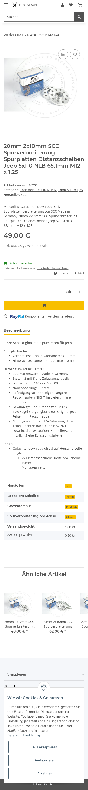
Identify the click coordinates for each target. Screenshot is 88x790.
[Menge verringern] (9, 292)
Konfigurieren (45, 760)
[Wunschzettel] (71, 4)
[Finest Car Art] (25, 5)
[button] (62, 4)
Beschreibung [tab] (17, 330)
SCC (68, 486)
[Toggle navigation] (6, 3)
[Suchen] (79, 17)
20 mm (70, 517)
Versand (33, 245)
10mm (70, 496)
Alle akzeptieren (44, 747)
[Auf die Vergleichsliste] (63, 54)
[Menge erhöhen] (79, 292)
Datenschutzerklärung (23, 735)
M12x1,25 (71, 506)
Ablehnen (44, 773)
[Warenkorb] (79, 4)
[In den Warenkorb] (44, 305)
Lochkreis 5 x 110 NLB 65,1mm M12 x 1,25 (51, 190)
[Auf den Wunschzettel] (75, 54)
